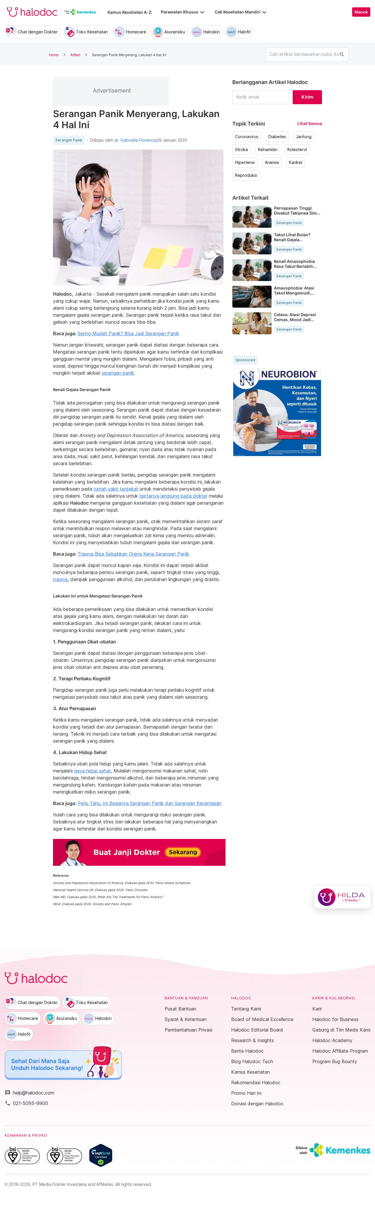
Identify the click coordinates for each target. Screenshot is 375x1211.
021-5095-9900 (26, 1103)
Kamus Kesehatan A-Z (129, 12)
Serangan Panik (68, 140)
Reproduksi (246, 175)
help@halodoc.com (29, 1093)
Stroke (241, 149)
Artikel (75, 54)
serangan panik (118, 373)
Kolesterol (297, 149)
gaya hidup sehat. (93, 771)
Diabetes (277, 136)
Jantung (303, 136)
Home (54, 54)
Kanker (296, 162)
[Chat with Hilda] (342, 897)
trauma (60, 579)
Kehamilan (267, 149)
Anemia (272, 162)
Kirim (307, 97)
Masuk (361, 12)
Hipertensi (245, 162)
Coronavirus (246, 136)
